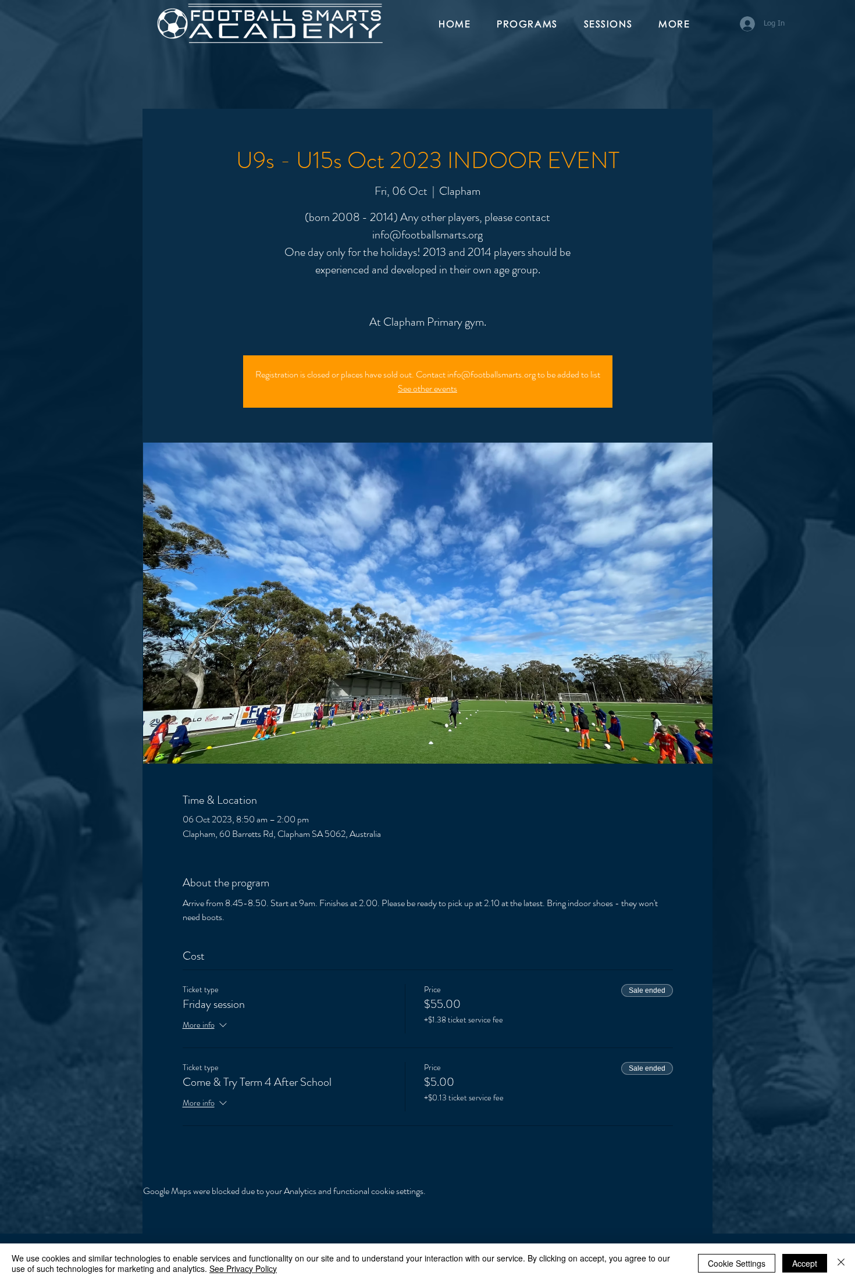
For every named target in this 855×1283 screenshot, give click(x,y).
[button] (532, 24)
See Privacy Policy (243, 1268)
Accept (804, 1263)
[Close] (841, 1263)
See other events (427, 388)
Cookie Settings (736, 1263)
